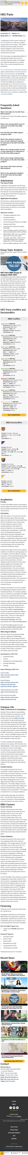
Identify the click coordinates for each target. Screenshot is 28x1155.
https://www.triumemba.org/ (9, 692)
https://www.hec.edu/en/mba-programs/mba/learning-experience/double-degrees (10, 684)
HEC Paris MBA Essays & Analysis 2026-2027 (11, 274)
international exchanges (8, 619)
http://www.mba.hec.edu (11, 1079)
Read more (11, 301)
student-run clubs (19, 718)
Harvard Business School (14, 1152)
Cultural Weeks (5, 746)
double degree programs (15, 627)
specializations (18, 609)
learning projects (21, 621)
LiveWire (2, 1153)
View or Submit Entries (14, 415)
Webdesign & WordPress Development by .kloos (14, 1148)
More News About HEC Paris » (14, 1061)
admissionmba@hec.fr (11, 1077)
